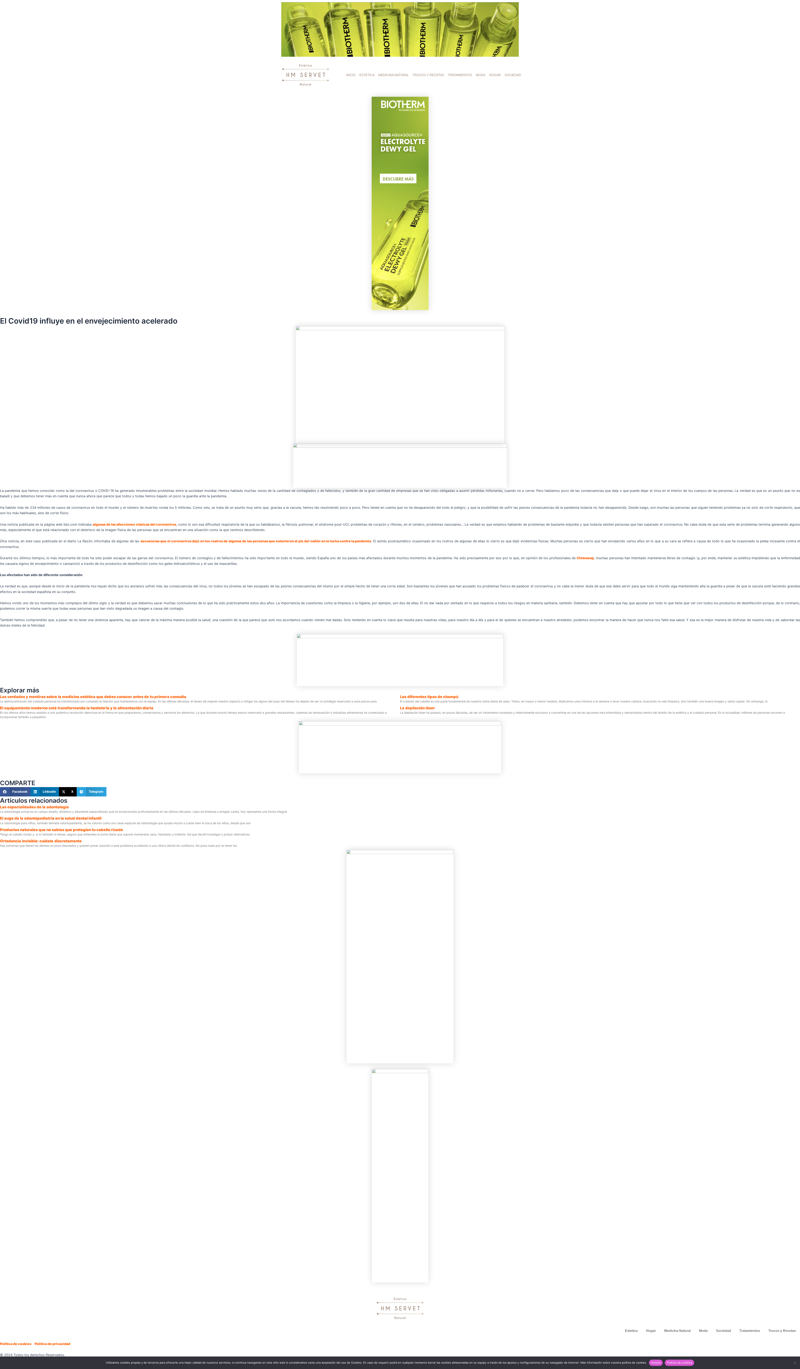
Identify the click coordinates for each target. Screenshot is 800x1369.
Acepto (656, 1362)
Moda (480, 75)
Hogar (495, 75)
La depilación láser (417, 708)
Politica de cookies (679, 1362)
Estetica (367, 75)
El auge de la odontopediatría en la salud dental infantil (50, 818)
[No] (795, 1363)
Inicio (351, 75)
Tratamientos (460, 75)
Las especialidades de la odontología (34, 807)
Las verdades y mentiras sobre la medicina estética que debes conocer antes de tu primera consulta (93, 697)
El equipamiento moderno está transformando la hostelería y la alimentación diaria (76, 708)
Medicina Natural (393, 75)
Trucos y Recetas (428, 75)
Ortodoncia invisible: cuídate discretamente (41, 841)
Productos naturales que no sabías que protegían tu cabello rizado (61, 830)
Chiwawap (585, 558)
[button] (15, 791)
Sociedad (513, 75)
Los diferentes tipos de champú (429, 697)
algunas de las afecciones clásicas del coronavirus (134, 524)
